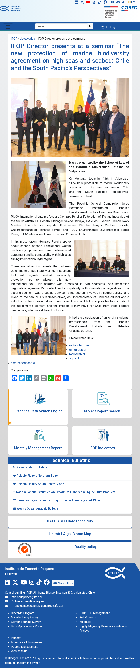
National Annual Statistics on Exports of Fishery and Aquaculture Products (65, 492)
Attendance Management (27, 642)
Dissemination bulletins (31, 467)
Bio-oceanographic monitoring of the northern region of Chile (58, 500)
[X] (82, 3)
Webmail (85, 622)
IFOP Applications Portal (26, 626)
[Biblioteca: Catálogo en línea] (113, 3)
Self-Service (87, 617)
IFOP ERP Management (94, 613)
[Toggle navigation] (8, 26)
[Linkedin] (76, 3)
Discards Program (22, 613)
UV (133, 2)
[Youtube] (89, 3)
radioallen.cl (77, 354)
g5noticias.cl (77, 349)
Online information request (28, 601)
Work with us (65, 583)
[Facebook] (107, 3)
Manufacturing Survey (24, 617)
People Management (24, 646)
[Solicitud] (118, 3)
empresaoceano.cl (23, 363)
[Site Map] (124, 3)
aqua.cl (74, 358)
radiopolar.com (79, 345)
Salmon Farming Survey (26, 622)
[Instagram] (95, 3)
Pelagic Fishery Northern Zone (37, 475)
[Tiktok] (100, 3)
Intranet (16, 638)
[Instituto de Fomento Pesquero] (10, 8)
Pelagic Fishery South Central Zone (40, 484)
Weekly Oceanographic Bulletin (37, 508)
